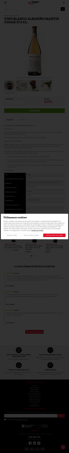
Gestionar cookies (12, 235)
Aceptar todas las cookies (54, 235)
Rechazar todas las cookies (31, 235)
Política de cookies (37, 230)
